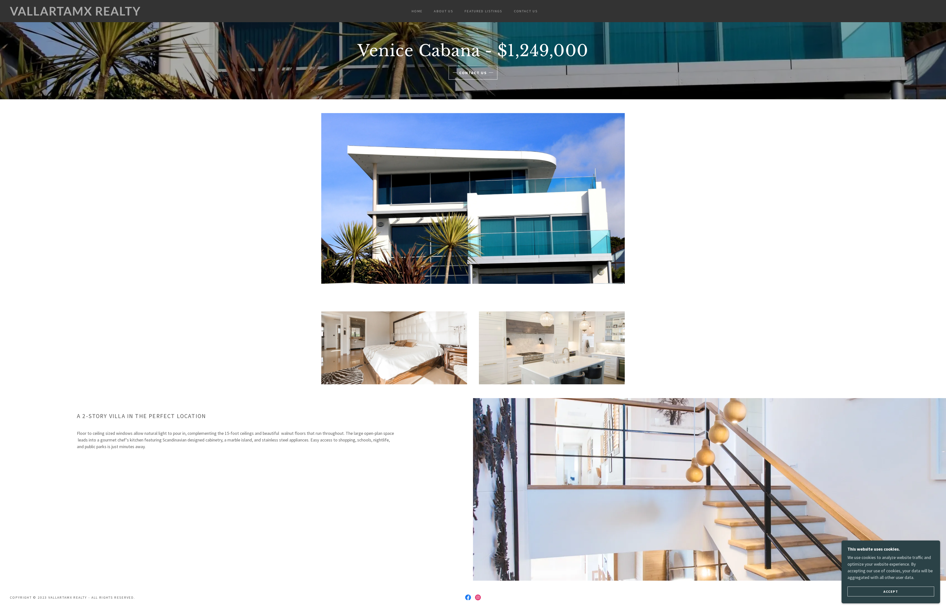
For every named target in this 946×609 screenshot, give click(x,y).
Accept (890, 591)
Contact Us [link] (526, 11)
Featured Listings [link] (484, 11)
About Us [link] (443, 11)
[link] (145, 14)
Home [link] (417, 11)
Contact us (473, 72)
